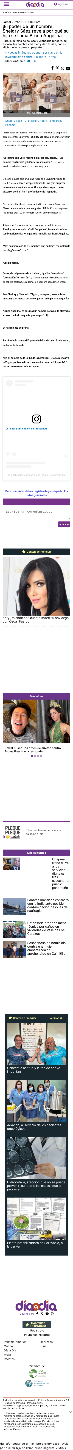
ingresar (63, 4)
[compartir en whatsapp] (62, 68)
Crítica (8, 1346)
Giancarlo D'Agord (36, 120)
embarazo (56, 120)
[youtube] (47, 1313)
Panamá (10, 124)
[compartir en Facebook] (52, 68)
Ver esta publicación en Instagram (26, 428)
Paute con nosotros (37, 1334)
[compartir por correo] (68, 68)
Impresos (46, 1342)
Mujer (7, 1354)
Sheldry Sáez (13, 120)
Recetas (9, 1359)
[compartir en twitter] (57, 68)
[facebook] (37, 1313)
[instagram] (52, 1313)
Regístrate (37, 1330)
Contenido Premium (39, 551)
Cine (43, 1346)
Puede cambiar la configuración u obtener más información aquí (29, 1428)
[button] (8, 729)
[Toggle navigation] (6, 4)
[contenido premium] (37, 1324)
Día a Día (10, 1350)
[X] (41, 1313)
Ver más (55, 1017)
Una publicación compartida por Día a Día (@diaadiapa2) (38, 474)
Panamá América (15, 1342)
